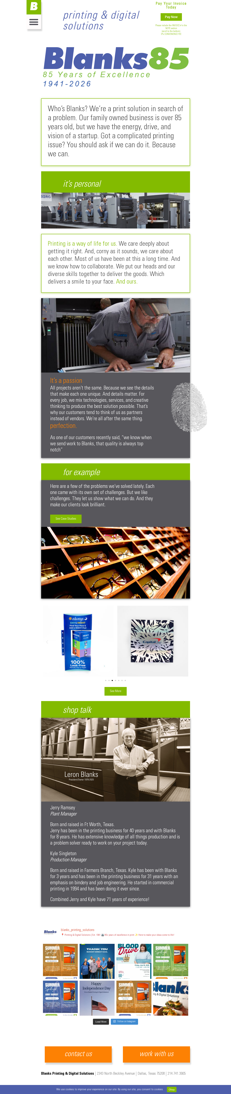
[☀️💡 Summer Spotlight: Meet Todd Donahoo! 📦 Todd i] (170, 961)
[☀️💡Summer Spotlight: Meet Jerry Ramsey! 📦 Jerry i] (60, 998)
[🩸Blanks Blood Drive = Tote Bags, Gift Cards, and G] (133, 961)
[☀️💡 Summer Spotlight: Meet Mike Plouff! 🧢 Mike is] (60, 961)
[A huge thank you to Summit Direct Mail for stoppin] (97, 961)
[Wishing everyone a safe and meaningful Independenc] (97, 998)
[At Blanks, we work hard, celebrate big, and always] (170, 998)
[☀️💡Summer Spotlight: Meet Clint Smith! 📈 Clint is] (133, 998)
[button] (34, 21)
